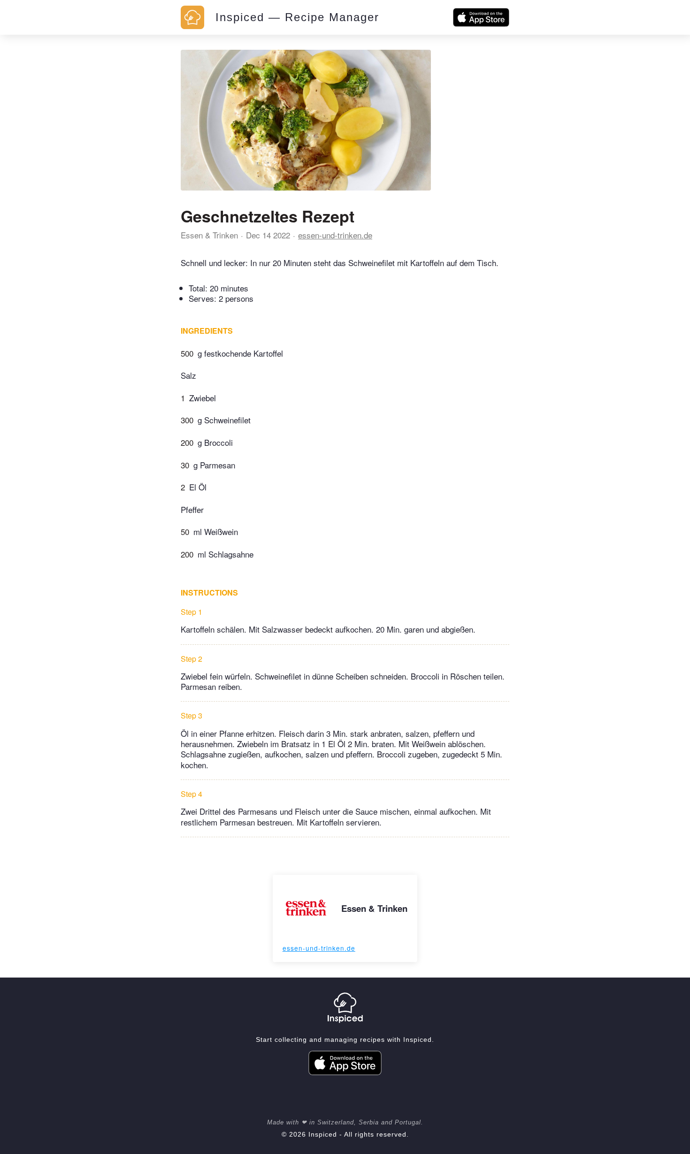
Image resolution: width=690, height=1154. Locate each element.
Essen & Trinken (209, 235)
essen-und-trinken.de (335, 235)
